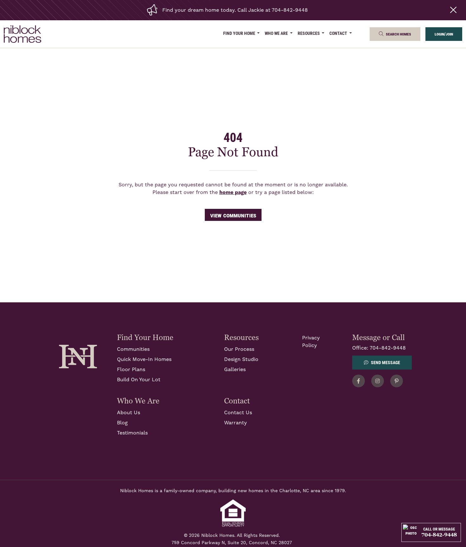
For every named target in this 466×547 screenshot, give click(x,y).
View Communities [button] (233, 215)
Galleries (235, 369)
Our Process (239, 349)
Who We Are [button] (277, 33)
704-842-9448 (388, 348)
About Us (128, 412)
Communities (133, 349)
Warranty (235, 423)
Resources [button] (309, 33)
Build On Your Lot (138, 379)
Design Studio (241, 359)
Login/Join (444, 34)
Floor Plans (131, 369)
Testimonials (132, 433)
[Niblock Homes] (78, 356)
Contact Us (238, 412)
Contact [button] (338, 33)
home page (233, 192)
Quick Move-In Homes (144, 359)
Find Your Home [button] (239, 33)
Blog (122, 423)
